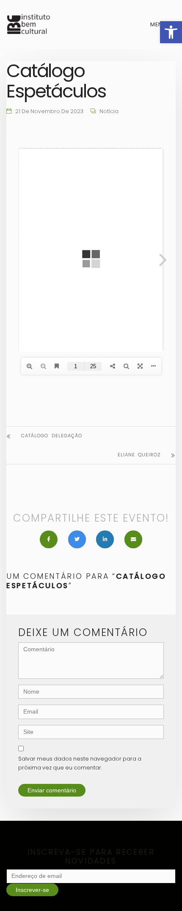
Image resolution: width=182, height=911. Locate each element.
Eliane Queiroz (139, 454)
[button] (171, 32)
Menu (159, 24)
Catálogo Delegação (51, 435)
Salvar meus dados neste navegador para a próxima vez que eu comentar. (79, 763)
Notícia (109, 111)
